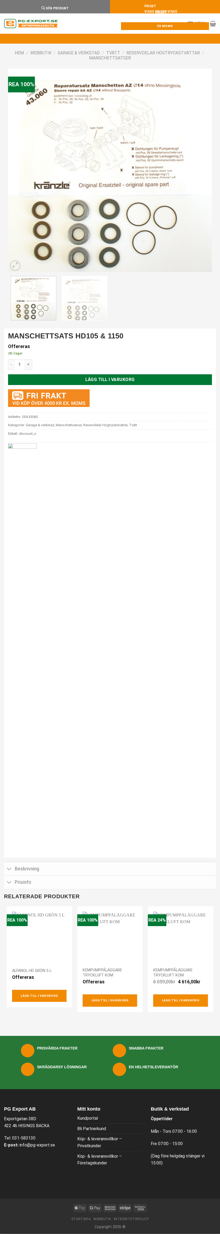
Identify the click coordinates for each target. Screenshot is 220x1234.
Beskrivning (27, 868)
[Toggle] (9, 869)
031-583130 (23, 1138)
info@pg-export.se (37, 1145)
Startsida (81, 1219)
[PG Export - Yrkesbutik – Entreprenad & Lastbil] (31, 23)
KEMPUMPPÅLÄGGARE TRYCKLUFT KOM (102, 973)
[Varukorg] (213, 23)
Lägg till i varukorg (110, 379)
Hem (19, 52)
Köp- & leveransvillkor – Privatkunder (99, 1142)
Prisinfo (23, 882)
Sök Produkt (57, 8)
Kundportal (87, 1118)
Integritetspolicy (131, 1219)
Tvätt (113, 52)
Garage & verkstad (79, 52)
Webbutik (41, 52)
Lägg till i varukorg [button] (39, 996)
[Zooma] (15, 266)
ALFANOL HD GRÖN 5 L (32, 970)
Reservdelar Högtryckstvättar (163, 52)
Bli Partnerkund (91, 1128)
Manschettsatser (110, 58)
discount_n (27, 434)
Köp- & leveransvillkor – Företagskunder (99, 1160)
